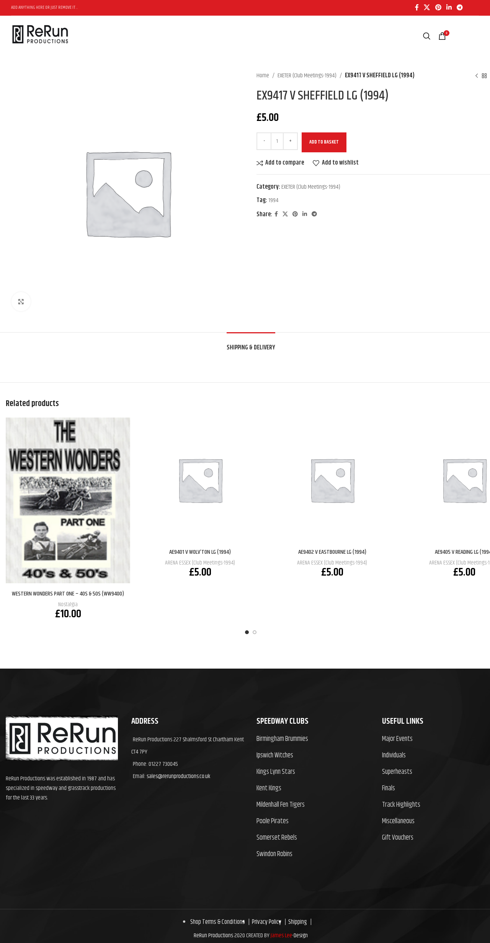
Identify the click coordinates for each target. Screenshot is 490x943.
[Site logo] (40, 51)
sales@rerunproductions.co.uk (178, 776)
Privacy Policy (265, 922)
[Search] (426, 36)
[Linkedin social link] (449, 8)
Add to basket (324, 142)
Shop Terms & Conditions (217, 922)
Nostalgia (68, 604)
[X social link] (427, 8)
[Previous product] (476, 76)
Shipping (296, 922)
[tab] (251, 344)
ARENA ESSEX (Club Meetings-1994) (200, 563)
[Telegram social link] (460, 8)
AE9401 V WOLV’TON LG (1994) (200, 552)
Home (262, 75)
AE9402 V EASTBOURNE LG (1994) (332, 552)
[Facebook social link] (416, 8)
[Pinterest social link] (438, 8)
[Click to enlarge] (21, 301)
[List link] (313, 739)
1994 (273, 200)
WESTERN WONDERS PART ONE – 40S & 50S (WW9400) (68, 594)
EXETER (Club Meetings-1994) (307, 75)
